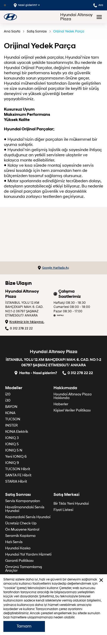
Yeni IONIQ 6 (16, 456)
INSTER (11, 425)
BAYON (11, 406)
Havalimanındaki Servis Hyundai (24, 509)
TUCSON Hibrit (17, 469)
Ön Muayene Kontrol (22, 529)
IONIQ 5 (12, 444)
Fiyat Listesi (63, 510)
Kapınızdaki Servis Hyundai (27, 517)
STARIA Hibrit (16, 481)
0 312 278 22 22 (21, 328)
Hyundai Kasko (17, 548)
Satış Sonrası (37, 31)
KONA (10, 413)
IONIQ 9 (12, 463)
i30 (7, 400)
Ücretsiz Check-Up (21, 523)
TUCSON (12, 419)
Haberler (61, 404)
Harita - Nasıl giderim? (38, 372)
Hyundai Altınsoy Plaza (76, 17)
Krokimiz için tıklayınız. (26, 322)
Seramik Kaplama (20, 535)
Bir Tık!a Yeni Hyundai (71, 503)
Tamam (24, 626)
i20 (7, 394)
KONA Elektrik (16, 431)
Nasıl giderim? (27, 5)
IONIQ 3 (12, 438)
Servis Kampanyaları (22, 501)
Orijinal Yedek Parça (68, 31)
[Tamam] (101, 580)
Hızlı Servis (14, 542)
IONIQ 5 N (13, 450)
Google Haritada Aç (55, 268)
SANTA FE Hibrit (18, 475)
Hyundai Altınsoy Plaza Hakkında (73, 396)
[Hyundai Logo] (10, 16)
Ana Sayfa (12, 31)
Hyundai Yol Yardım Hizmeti (28, 554)
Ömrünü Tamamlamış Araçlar (23, 569)
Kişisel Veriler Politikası (72, 410)
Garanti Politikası (19, 560)
